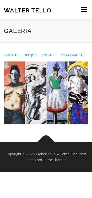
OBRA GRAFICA (72, 55)
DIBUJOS (29, 55)
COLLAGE (48, 55)
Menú (83, 9)
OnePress (79, 154)
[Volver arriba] (46, 142)
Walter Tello (27, 10)
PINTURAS (11, 55)
